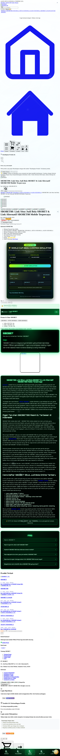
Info (56, 311)
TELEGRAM (18, 753)
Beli (9, 302)
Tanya (5, 191)
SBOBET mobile (43, 480)
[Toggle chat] (56, 752)
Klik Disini (15, 239)
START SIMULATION (30, 265)
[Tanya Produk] (11, 302)
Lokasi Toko (7, 657)
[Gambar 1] (6, 209)
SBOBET (3, 2)
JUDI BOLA (16, 10)
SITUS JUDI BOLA (25, 10)
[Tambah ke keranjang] (6, 631)
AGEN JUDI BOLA (35, 10)
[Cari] (2, 7)
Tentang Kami (7, 654)
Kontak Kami (7, 655)
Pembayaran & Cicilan (10, 678)
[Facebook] (1, 648)
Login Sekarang (10, 698)
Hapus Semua (5, 171)
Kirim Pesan (5, 642)
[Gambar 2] (15, 209)
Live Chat (53, 753)
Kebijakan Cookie (8, 675)
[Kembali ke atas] (2, 633)
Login (8, 733)
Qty (1, 300)
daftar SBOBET (24, 401)
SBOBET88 (9, 10)
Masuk (16, 2)
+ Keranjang (11, 191)
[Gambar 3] (22, 209)
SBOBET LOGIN (45, 10)
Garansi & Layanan (9, 679)
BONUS (6, 753)
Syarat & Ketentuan (9, 672)
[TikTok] (4, 648)
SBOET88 (8, 2)
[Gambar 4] (28, 209)
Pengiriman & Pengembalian (11, 676)
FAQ (5, 658)
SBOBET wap (15, 509)
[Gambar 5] (35, 209)
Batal (4, 698)
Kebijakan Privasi (8, 674)
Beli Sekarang (18, 191)
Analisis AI (14, 171)
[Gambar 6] (42, 209)
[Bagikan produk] (2, 191)
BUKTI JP (42, 753)
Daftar (13, 2)
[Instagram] (3, 648)
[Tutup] (2, 158)
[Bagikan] (2, 631)
